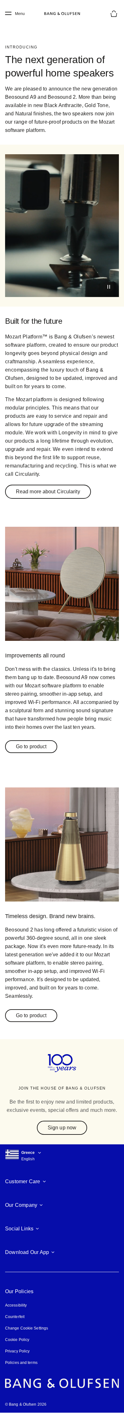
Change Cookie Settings (26, 1335)
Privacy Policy (17, 1358)
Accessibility (16, 1312)
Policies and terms (21, 1370)
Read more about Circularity (48, 491)
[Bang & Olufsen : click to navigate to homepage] (62, 13)
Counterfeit (15, 1324)
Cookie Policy (17, 1347)
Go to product (31, 754)
